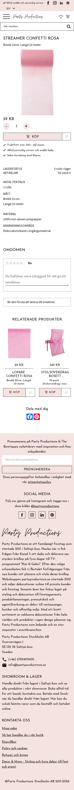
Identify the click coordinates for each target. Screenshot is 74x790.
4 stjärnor (18, 263)
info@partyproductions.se (24, 665)
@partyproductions (45, 506)
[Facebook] (48, 3)
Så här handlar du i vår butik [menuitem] (22, 735)
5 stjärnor (21, 263)
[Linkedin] (61, 3)
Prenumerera (37, 469)
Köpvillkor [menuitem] (9, 742)
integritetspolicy (39, 482)
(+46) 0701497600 (18, 659)
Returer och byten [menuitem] (15, 755)
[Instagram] (55, 3)
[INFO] (14, 392)
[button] (6, 16)
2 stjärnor (10, 263)
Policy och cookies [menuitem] (14, 748)
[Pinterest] (68, 3)
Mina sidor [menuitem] (9, 728)
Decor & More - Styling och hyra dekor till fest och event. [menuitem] (35, 764)
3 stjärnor (14, 263)
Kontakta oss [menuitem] (16, 720)
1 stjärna (7, 263)
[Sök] (69, 26)
